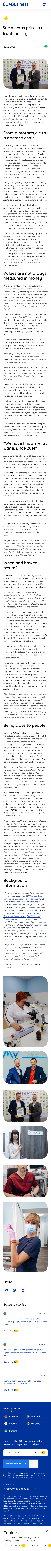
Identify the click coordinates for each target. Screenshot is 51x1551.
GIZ (36, 910)
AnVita (29, 96)
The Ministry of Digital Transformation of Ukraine (21, 914)
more (32, 1540)
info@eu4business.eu (16, 1488)
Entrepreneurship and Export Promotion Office (23, 930)
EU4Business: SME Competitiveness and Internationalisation (22, 897)
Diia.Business (37, 925)
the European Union (25, 901)
